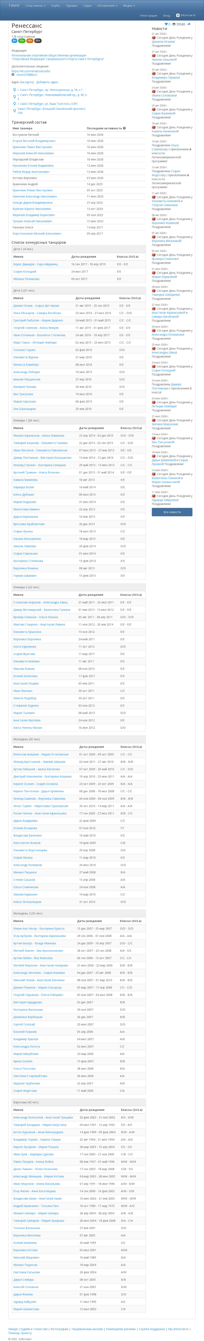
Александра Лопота (26, 1046)
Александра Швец (55, 602)
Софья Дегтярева (47, 305)
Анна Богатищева (43, 1191)
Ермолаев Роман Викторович (33, 190)
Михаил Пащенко (25, 872)
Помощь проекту (20, 1333)
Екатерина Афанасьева (50, 936)
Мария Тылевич (24, 713)
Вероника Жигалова (26, 1235)
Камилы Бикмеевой (165, 131)
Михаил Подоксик (25, 1265)
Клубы (55, 5)
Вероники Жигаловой (166, 241)
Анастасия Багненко (51, 980)
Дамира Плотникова (166, 386)
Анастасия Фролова (26, 720)
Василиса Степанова (51, 335)
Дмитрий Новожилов (27, 776)
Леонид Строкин (24, 465)
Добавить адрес (47, 82)
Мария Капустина (54, 1125)
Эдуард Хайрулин (24, 1302)
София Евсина (22, 857)
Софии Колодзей (163, 370)
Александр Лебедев (26, 372)
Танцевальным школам (87, 1329)
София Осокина (47, 784)
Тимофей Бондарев (26, 1125)
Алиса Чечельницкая (27, 902)
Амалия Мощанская (26, 379)
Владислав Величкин (27, 835)
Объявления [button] (106, 5)
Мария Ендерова (24, 502)
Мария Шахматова (26, 1309)
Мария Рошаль (48, 1147)
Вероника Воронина (27, 639)
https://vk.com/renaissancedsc (31, 71)
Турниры (71, 5)
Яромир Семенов (24, 617)
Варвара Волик (23, 487)
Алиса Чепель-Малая (27, 727)
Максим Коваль (24, 668)
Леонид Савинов (24, 798)
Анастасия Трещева (59, 1117)
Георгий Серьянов (25, 995)
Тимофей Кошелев (26, 443)
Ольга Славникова (25, 887)
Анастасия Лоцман (26, 683)
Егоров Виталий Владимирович (34, 141)
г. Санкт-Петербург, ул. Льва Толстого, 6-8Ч (47, 104)
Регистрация (148, 15)
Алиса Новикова (53, 435)
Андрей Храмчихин (25, 1206)
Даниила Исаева (163, 41)
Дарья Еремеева (52, 791)
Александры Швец (164, 352)
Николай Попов (23, 980)
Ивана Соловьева (164, 95)
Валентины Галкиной (166, 478)
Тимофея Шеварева (165, 294)
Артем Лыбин (22, 958)
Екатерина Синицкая (52, 465)
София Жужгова (24, 654)
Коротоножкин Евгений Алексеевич (37, 233)
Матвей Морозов (25, 965)
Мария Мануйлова (25, 1054)
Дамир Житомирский (27, 610)
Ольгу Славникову (165, 147)
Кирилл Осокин (23, 784)
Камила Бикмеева (25, 480)
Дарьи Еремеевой (164, 460)
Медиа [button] (128, 5)
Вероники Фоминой (165, 223)
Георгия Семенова (164, 205)
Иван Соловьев (23, 335)
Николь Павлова (24, 546)
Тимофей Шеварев (26, 1220)
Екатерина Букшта (51, 928)
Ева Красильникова (50, 950)
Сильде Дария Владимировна (32, 202)
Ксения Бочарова (25, 828)
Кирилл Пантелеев (26, 791)
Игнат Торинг (22, 806)
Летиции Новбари (164, 406)
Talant (14, 5)
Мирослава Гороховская (51, 806)
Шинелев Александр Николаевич (35, 196)
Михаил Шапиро (24, 1213)
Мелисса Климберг (26, 364)
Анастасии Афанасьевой (168, 312)
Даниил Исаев (22, 305)
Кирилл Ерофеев (24, 1147)
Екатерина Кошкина (58, 776)
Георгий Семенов (25, 328)
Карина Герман (50, 1139)
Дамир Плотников (25, 457)
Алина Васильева (48, 1184)
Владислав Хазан (24, 1198)
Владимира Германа (165, 77)
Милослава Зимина (26, 509)
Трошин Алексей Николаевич (32, 221)
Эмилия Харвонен (25, 894)
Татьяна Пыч (50, 1206)
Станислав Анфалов (27, 602)
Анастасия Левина (52, 624)
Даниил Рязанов (24, 987)
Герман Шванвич (24, 575)
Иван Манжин (22, 691)
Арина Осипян (22, 1061)
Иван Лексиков (23, 450)
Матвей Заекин (23, 950)
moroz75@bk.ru (27, 75)
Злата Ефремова (24, 646)
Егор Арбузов (22, 936)
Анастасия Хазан (50, 1198)
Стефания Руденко (26, 705)
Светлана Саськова (26, 1272)
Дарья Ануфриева (25, 821)
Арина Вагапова (49, 769)
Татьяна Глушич (24, 350)
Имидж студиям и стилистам (27, 1329)
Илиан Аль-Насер (25, 928)
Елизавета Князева (26, 661)
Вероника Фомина (25, 568)
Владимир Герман (25, 1139)
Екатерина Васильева (28, 1009)
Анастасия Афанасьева (50, 813)
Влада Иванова (45, 943)
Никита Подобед (24, 698)
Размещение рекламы (121, 1329)
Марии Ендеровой (164, 277)
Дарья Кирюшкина (25, 516)
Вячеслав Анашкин (26, 754)
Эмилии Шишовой (164, 59)
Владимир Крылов (25, 1039)
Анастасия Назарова (54, 965)
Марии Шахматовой (165, 482)
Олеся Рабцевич (52, 995)
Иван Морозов (23, 1184)
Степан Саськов (24, 880)
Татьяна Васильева (26, 1228)
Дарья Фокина (23, 1294)
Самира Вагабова (49, 313)
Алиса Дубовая (23, 494)
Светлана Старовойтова (30, 1076)
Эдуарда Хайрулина (165, 500)
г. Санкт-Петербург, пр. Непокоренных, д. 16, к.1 (50, 90)
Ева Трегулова (23, 394)
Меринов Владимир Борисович (34, 215)
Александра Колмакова (167, 334)
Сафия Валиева (54, 973)
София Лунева (23, 531)
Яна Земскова (43, 958)
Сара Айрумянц (47, 264)
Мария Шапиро (48, 1213)
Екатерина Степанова (28, 561)
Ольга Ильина (48, 617)
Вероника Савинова (51, 798)
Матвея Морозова (164, 424)
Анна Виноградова (50, 1132)
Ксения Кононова (25, 676)
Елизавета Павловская (51, 450)
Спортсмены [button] (34, 5)
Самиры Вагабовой (165, 316)
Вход (166, 15)
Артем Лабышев (24, 769)
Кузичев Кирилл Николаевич (32, 209)
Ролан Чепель (22, 813)
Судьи (87, 5)
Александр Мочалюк (27, 973)
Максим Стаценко (25, 624)
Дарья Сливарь (23, 1279)
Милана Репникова (26, 279)
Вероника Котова (25, 1250)
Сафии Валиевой (163, 113)
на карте (27, 82)
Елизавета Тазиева (54, 443)
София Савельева (25, 553)
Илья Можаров (23, 313)
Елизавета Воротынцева (30, 850)
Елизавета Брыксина (27, 632)
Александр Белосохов (28, 1117)
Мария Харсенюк (24, 401)
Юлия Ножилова (46, 1169)
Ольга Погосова (24, 1068)
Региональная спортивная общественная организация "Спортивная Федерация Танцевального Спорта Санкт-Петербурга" (58, 57)
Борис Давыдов (23, 264)
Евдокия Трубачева (26, 1083)
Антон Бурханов (24, 1132)
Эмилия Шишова (54, 762)
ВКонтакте (188, 15)
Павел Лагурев (23, 1161)
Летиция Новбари (44, 342)
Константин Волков (26, 843)
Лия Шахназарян (24, 409)
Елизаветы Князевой (166, 201)
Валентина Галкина (57, 610)
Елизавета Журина (25, 357)
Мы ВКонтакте (178, 1329)
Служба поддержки (152, 1329)
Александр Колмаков (27, 865)
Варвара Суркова (41, 1154)
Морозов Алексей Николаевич (33, 153)
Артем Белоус (22, 943)
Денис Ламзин (22, 1169)
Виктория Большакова (55, 457)
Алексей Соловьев (25, 1287)
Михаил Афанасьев (26, 435)
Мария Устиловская (55, 754)
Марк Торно (21, 342)
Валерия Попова (24, 387)
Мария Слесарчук (50, 987)
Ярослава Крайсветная (28, 524)
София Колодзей (24, 271)
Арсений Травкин (24, 472)
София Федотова (25, 1091)
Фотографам (59, 1329)
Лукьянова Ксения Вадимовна (33, 165)
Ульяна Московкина (27, 539)
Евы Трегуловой (163, 442)
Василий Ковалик (25, 1032)
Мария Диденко (52, 320)
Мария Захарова (53, 1220)
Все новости (172, 512)
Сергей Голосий (24, 1024)
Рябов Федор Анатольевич (31, 172)
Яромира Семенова (165, 259)
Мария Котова (54, 1176)
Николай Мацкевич (26, 1257)
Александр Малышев (27, 1176)
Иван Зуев (20, 1154)
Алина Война (44, 1161)
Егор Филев (21, 1191)
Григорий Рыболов (26, 320)
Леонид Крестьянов (26, 762)
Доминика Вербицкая (27, 1017)
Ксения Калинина (25, 1243)
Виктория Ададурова (27, 1002)
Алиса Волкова (49, 472)
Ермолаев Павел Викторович (32, 147)
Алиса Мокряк (49, 328)
